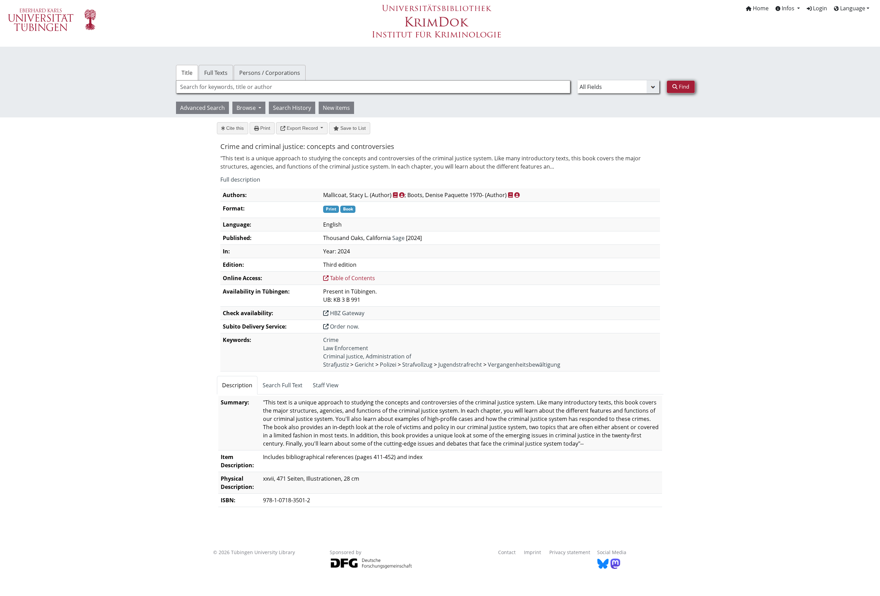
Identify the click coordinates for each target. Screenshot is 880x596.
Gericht (364, 364)
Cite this (234, 128)
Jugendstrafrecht (460, 364)
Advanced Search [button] (202, 108)
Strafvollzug (417, 364)
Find (683, 86)
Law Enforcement (345, 348)
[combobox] (373, 86)
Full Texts (216, 73)
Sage (398, 238)
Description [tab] (237, 385)
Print (264, 128)
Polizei (388, 364)
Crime (331, 340)
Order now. (344, 326)
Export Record (302, 128)
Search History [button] (292, 108)
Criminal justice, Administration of (367, 356)
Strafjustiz (336, 364)
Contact (507, 552)
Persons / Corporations (269, 73)
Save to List (352, 128)
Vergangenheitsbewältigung (524, 364)
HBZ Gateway (346, 313)
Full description (240, 179)
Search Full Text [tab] (282, 385)
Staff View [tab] (325, 385)
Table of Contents (352, 278)
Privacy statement (569, 552)
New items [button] (336, 108)
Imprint (532, 552)
